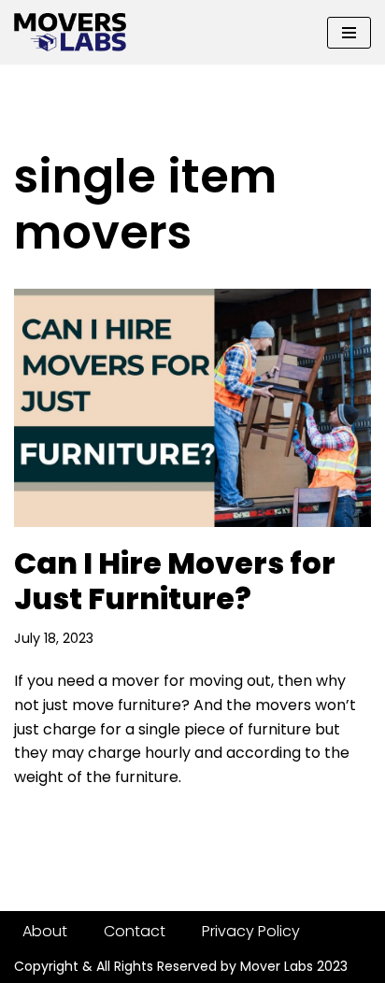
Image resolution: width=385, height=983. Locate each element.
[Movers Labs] (70, 32)
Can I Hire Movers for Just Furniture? (174, 581)
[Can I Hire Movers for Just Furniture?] (192, 408)
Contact (134, 931)
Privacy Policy (251, 931)
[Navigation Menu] (349, 33)
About (44, 931)
